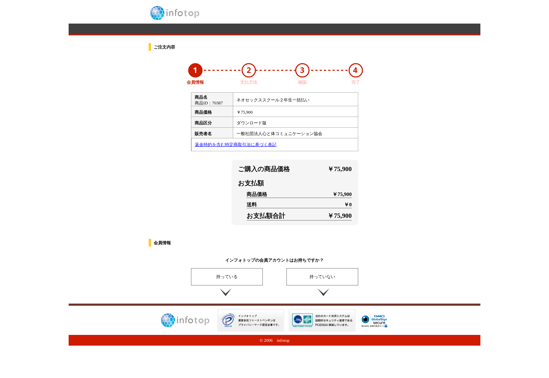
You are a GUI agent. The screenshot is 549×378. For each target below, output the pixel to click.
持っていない (322, 276)
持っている (227, 276)
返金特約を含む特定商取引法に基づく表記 (235, 144)
